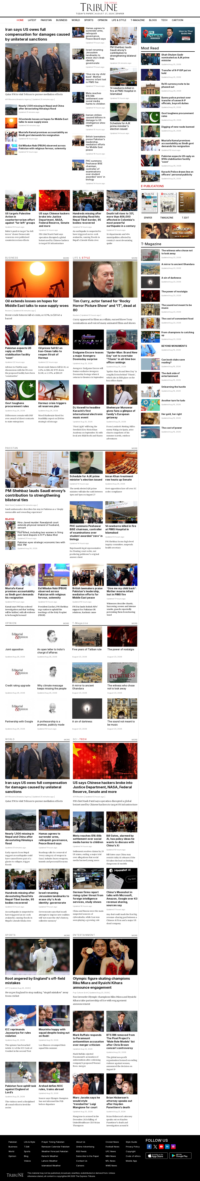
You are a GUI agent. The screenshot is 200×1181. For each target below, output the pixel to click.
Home (20, 20)
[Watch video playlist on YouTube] (168, 35)
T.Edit (26, 1146)
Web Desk (9, 505)
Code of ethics (133, 1156)
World (76, 20)
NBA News (111, 1156)
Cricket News (112, 1142)
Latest (32, 20)
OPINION (11, 623)
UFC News (111, 1151)
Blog (26, 1156)
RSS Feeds (81, 1151)
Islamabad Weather (51, 1165)
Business (61, 20)
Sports (88, 20)
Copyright (130, 1151)
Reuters (12, 99)
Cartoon (177, 20)
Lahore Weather (50, 1161)
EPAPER (120, 13)
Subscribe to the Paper (87, 1156)
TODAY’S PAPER (85, 13)
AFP (7, 99)
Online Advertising (85, 1146)
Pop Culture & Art (80, 993)
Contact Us (81, 1161)
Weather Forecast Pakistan (55, 1151)
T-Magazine (138, 20)
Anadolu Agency (24, 99)
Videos (27, 1161)
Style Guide (131, 1142)
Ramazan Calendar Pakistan (56, 1146)
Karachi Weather (50, 1156)
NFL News (110, 1161)
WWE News (111, 1165)
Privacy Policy (133, 1146)
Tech (164, 20)
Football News (112, 1146)
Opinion (102, 20)
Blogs (153, 20)
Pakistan (46, 20)
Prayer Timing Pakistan (53, 1142)
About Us (80, 1142)
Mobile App (131, 1161)
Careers (80, 1165)
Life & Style (119, 20)
